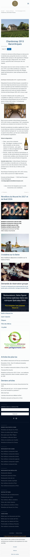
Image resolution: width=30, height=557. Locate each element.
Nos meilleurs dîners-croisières (9, 500)
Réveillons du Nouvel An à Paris (9, 430)
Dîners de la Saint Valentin (8, 502)
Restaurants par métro (7, 497)
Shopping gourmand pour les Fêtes (10, 229)
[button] (28, 3)
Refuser (15, 550)
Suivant (26, 192)
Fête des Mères (6, 324)
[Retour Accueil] (15, 3)
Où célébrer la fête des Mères (9, 437)
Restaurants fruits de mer (8, 478)
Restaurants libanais (6, 473)
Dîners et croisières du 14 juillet (9, 440)
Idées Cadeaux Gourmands (8, 230)
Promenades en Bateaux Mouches (10, 524)
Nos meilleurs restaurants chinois (10, 456)
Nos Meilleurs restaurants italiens (10, 454)
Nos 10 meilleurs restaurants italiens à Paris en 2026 (14, 367)
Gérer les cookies (15, 554)
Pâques (3, 320)
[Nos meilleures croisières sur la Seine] (15, 243)
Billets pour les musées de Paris (9, 519)
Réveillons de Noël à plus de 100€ (9, 225)
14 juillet (4, 327)
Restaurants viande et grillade (9, 480)
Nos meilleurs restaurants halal (9, 451)
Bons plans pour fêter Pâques (9, 435)
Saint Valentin (5, 317)
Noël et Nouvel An (7, 313)
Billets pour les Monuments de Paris (10, 516)
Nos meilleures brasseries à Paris (10, 486)
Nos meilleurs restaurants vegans (10, 461)
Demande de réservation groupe (14, 284)
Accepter (15, 547)
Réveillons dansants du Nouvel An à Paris (11, 398)
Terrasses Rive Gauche (7, 370)
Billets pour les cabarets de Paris (9, 521)
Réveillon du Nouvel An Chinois (9, 442)
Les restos (11, 533)
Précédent (4, 192)
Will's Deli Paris (5, 393)
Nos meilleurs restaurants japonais (10, 459)
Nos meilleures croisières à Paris (9, 505)
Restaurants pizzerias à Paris (8, 475)
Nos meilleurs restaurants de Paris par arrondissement (15, 360)
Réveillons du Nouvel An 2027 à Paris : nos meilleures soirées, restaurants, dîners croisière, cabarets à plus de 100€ (15, 374)
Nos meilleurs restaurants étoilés (10, 526)
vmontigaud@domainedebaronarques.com (12, 181)
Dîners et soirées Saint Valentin (9, 432)
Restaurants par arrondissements (10, 494)
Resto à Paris (19, 533)
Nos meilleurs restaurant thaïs (9, 464)
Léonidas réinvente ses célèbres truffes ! (11, 395)
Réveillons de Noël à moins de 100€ (10, 227)
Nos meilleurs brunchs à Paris (9, 483)
